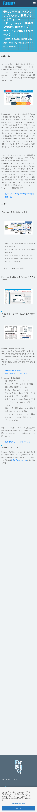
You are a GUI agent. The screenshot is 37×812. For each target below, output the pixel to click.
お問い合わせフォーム (19, 460)
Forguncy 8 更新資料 (13, 370)
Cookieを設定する (18, 803)
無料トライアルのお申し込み (16, 373)
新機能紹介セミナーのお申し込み (17, 442)
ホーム (4, 786)
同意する (18, 808)
